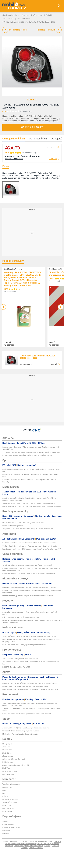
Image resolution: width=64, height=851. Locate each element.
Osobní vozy (7, 750)
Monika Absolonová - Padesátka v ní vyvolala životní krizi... (23, 523)
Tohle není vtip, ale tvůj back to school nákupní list (20, 659)
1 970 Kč (53, 159)
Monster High (7, 787)
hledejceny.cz (7, 744)
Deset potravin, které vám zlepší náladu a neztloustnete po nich (25, 686)
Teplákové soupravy (9, 802)
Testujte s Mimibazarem (10, 784)
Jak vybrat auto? (8, 774)
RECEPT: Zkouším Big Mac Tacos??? (16, 667)
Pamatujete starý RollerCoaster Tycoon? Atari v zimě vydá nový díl (26, 714)
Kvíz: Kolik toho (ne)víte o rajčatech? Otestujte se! (20, 617)
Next (60, 307)
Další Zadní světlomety (13, 269)
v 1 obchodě (9, 345)
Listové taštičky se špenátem (13, 526)
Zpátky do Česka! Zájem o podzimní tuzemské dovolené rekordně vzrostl (29, 636)
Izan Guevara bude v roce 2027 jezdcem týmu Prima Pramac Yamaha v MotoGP (31, 549)
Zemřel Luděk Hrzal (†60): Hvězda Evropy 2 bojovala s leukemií (25, 728)
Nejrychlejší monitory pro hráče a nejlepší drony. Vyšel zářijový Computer (28, 573)
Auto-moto (26, 15)
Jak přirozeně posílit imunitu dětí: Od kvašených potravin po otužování (27, 529)
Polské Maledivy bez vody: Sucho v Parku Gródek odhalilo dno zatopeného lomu (31, 506)
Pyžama (5, 796)
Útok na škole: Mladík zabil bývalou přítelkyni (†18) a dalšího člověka (27, 455)
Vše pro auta (38, 15)
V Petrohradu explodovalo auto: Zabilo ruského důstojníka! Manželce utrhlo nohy (31, 452)
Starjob (4, 821)
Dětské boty (6, 805)
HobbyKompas (7, 762)
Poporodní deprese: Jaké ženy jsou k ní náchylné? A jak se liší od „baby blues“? (31, 689)
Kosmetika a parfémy (10, 799)
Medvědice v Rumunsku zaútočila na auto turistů (20, 734)
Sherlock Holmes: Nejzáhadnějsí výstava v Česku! (20, 731)
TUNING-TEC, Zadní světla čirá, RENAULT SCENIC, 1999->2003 (22, 157)
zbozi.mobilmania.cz (10, 15)
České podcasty (8, 824)
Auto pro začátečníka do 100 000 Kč (15, 765)
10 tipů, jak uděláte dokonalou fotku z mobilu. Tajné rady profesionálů (27, 565)
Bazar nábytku (7, 811)
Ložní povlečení (8, 808)
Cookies (47, 846)
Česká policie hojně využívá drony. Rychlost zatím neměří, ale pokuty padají (29, 546)
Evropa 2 (5, 833)
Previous (3, 307)
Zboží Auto (6, 768)
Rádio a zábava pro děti (10, 827)
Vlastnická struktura (36, 848)
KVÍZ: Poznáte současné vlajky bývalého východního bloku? (24, 645)
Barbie (4, 790)
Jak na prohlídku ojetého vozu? (13, 759)
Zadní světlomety (24, 18)
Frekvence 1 (7, 830)
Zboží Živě (6, 747)
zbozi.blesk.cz (7, 756)
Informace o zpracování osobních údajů (28, 846)
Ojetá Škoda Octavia (9, 771)
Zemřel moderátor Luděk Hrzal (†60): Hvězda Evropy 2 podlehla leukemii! (29, 503)
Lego (4, 793)
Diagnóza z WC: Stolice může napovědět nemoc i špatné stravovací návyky (29, 683)
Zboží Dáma (6, 753)
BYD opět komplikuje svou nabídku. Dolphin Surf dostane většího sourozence (30, 543)
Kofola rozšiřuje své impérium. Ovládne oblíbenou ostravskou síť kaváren (29, 587)
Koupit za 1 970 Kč (32, 127)
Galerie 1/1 (32, 99)
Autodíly (49, 15)
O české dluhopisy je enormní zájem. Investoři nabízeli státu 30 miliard (27, 596)
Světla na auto (8, 18)
